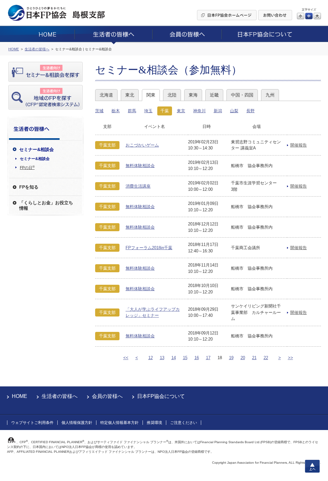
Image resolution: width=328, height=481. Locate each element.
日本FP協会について (161, 396)
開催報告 (298, 145)
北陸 (172, 94)
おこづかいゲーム (142, 145)
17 (208, 357)
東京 (181, 110)
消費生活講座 (138, 186)
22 (266, 357)
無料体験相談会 (140, 165)
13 (162, 357)
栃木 (115, 110)
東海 (193, 94)
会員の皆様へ (107, 396)
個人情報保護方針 (77, 422)
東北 (129, 94)
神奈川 (199, 110)
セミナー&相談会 (35, 158)
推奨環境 (154, 422)
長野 (250, 110)
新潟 (218, 110)
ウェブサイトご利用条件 (32, 422)
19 (231, 357)
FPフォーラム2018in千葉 (149, 247)
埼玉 (148, 110)
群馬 (132, 110)
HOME (19, 396)
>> (290, 357)
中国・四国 (242, 94)
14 (173, 357)
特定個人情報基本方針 (119, 422)
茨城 (99, 110)
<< (125, 357)
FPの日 (27, 167)
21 (254, 357)
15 (185, 357)
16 (196, 357)
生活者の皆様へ (60, 396)
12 (150, 357)
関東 (150, 94)
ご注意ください (183, 422)
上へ (312, 466)
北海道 (106, 94)
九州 (270, 94)
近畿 (214, 94)
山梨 (234, 110)
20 (243, 357)
